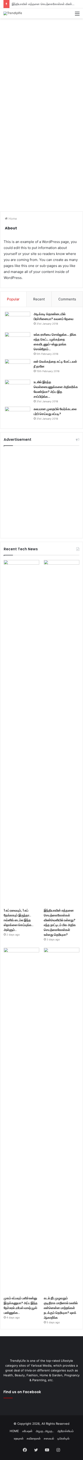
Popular (13, 299)
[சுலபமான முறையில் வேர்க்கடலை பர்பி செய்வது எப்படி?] (17, 415)
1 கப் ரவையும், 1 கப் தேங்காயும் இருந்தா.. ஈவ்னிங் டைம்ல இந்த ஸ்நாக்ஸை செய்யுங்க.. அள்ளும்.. (18, 920)
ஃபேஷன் (27, 1431)
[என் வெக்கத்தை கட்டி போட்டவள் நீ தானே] (17, 367)
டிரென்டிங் (63, 1438)
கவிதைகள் (34, 1438)
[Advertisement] (41, 64)
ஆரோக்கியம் (65, 1431)
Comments (67, 299)
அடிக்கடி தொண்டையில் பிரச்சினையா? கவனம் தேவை (54, 316)
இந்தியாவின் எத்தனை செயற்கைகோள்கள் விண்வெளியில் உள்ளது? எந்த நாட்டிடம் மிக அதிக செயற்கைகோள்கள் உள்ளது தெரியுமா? (60, 922)
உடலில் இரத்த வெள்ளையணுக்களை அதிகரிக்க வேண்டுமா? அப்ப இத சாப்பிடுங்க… (56, 389)
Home (12, 218)
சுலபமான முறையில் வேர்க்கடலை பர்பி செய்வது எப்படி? (55, 411)
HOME (14, 1431)
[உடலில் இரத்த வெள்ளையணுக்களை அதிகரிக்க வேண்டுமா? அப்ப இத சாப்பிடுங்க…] (17, 388)
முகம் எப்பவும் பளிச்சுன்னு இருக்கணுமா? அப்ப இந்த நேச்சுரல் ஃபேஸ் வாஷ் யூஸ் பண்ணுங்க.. (21, 1305)
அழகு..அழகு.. (45, 1431)
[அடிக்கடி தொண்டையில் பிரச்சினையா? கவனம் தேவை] (17, 320)
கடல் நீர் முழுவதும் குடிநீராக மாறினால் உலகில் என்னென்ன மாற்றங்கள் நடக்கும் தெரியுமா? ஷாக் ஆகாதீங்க (61, 1308)
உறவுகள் (19, 1438)
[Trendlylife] (12, 13)
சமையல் (49, 1438)
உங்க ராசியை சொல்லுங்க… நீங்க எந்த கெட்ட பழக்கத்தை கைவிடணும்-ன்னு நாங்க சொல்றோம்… (55, 341)
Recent (39, 299)
